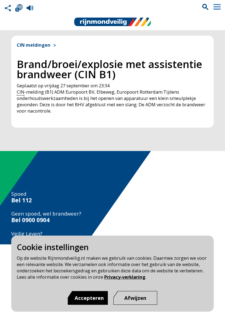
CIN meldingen (33, 45)
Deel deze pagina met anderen (8, 8)
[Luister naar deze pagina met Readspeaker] (30, 8)
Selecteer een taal (19, 8)
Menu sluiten (217, 7)
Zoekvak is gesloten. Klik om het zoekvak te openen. (205, 7)
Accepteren (89, 297)
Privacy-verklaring (124, 277)
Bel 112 (21, 200)
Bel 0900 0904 (30, 220)
